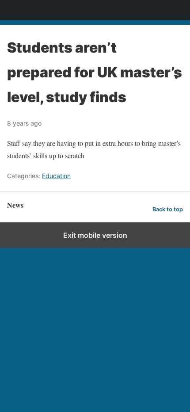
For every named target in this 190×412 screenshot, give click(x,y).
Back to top (167, 209)
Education (56, 175)
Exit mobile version (95, 235)
